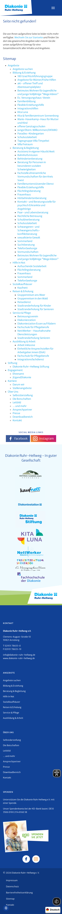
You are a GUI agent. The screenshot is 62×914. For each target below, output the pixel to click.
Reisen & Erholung (23, 291)
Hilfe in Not (19, 262)
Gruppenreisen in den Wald (32, 298)
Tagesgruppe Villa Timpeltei (33, 140)
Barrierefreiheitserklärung (19, 892)
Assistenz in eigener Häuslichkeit (36, 151)
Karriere (12, 380)
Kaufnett (22, 287)
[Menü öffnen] (53, 8)
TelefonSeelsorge (27, 248)
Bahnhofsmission (27, 155)
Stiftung (12, 362)
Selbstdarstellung (23, 395)
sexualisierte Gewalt (28, 237)
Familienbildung (26, 101)
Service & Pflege (22, 312)
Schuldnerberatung (28, 219)
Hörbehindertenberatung (31, 198)
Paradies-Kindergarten (30, 133)
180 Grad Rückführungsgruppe (35, 76)
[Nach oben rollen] (55, 907)
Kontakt (17, 420)
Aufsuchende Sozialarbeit (31, 266)
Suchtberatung (26, 244)
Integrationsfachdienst (30, 359)
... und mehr (19, 405)
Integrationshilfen (27, 108)
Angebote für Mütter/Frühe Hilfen (36, 79)
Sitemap (10, 898)
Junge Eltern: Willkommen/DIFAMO (37, 129)
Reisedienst (24, 302)
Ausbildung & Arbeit (24, 341)
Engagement (15, 370)
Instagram (46, 438)
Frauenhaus (24, 194)
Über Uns (13, 391)
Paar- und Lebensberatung (32, 212)
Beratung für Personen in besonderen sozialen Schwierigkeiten (31, 166)
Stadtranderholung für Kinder (34, 305)
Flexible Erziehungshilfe (30, 104)
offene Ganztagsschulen (31, 126)
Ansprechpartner (22, 409)
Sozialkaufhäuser (22, 284)
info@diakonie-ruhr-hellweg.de (19, 654)
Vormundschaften (27, 251)
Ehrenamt (18, 373)
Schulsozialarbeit (27, 137)
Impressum (12, 880)
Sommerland (24, 241)
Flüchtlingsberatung (29, 190)
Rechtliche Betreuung (29, 215)
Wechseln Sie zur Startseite (28, 37)
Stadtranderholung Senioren (33, 337)
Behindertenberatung (29, 158)
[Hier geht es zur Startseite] (16, 7)
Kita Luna (22, 112)
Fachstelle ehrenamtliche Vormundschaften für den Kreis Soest (35, 176)
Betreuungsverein (27, 316)
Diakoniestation (26, 319)
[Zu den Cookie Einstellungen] (6, 908)
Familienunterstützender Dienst (35, 183)
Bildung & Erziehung (24, 72)
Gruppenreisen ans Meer (31, 294)
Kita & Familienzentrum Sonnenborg (38, 115)
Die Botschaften (22, 398)
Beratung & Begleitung (26, 147)
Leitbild (17, 402)
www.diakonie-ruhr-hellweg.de (19, 658)
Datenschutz (12, 886)
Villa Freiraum (25, 144)
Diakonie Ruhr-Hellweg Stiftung (31, 366)
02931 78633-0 (13, 645)
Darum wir (18, 384)
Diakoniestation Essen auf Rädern (36, 323)
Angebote (13, 65)
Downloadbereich (23, 416)
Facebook (21, 438)
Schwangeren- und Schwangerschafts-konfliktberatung (28, 230)
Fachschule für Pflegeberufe (33, 327)
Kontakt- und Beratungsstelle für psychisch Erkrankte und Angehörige (36, 205)
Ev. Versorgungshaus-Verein (33, 97)
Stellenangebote (22, 388)
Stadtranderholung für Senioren (35, 309)
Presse (16, 413)
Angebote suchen (23, 69)
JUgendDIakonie (22, 377)
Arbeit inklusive (26, 345)
